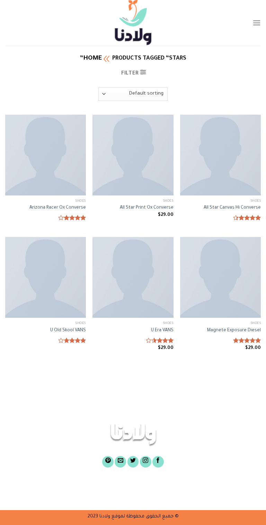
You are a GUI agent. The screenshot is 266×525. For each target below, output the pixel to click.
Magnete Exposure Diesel (234, 330)
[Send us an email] (120, 461)
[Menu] (256, 22)
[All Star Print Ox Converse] (132, 155)
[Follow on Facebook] (158, 461)
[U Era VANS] (132, 277)
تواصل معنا (92, 496)
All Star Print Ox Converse (147, 207)
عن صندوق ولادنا (182, 485)
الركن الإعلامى (138, 496)
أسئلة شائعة (186, 496)
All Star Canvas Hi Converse (232, 207)
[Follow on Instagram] (145, 461)
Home (92, 58)
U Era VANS (162, 330)
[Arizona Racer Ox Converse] (45, 155)
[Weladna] (133, 23)
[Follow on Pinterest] (108, 461)
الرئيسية (228, 485)
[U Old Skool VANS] (45, 277)
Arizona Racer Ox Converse (57, 207)
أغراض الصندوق (127, 485)
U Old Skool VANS (68, 330)
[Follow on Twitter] (133, 461)
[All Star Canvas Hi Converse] (220, 155)
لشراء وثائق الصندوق (67, 485)
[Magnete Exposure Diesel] (220, 277)
